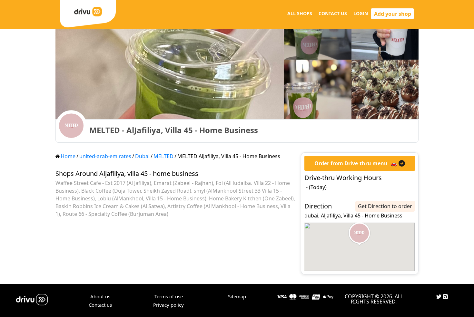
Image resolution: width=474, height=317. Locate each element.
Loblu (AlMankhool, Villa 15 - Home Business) (151, 198)
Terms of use (168, 296)
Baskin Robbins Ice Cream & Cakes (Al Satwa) (110, 206)
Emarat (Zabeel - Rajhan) (183, 183)
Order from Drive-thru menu (351, 163)
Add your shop (392, 13)
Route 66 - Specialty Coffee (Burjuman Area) (115, 213)
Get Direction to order (385, 206)
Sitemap (237, 296)
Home (68, 156)
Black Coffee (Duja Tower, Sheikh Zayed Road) (136, 190)
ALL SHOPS (299, 13)
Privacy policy (168, 305)
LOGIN (360, 13)
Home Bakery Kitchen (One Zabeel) (251, 198)
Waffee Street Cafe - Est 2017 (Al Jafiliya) (103, 183)
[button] (359, 234)
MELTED (163, 156)
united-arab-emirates (105, 156)
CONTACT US (333, 13)
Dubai (142, 156)
